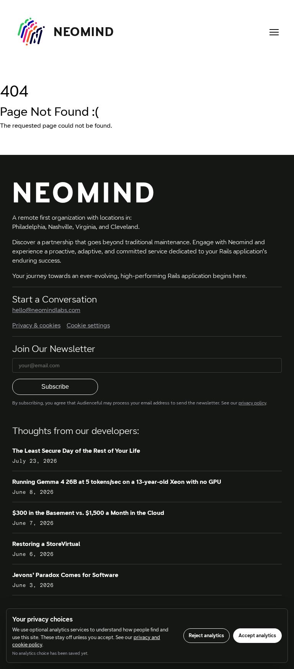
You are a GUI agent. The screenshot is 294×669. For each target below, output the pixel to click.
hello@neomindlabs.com (46, 310)
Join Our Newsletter (53, 349)
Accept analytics (257, 635)
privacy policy (252, 403)
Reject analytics (206, 635)
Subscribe (55, 386)
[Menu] (274, 32)
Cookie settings (88, 325)
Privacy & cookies (36, 325)
